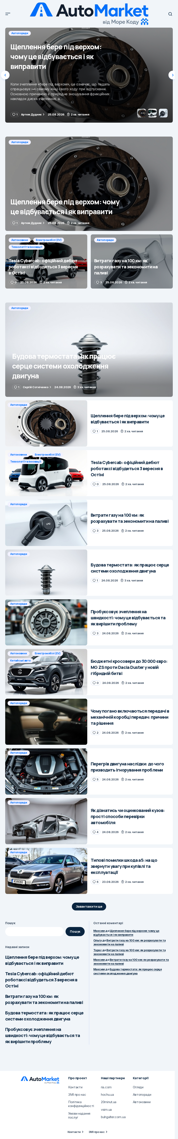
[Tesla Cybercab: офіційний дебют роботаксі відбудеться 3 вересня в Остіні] (89, 75)
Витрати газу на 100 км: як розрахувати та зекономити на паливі (44, 999)
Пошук (10, 923)
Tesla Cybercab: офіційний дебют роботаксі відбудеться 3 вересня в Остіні (41, 980)
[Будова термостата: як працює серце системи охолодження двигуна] (89, 349)
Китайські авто (20, 660)
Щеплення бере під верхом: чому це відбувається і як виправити (42, 960)
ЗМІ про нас (96, 1132)
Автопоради (19, 142)
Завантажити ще (89, 906)
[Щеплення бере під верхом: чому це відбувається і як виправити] (89, 184)
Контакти (74, 1132)
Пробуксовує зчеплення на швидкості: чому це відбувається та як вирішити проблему (42, 1035)
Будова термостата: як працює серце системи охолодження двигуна (44, 1016)
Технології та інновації (84, 33)
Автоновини (19, 33)
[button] (8, 14)
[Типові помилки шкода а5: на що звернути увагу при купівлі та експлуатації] (46, 871)
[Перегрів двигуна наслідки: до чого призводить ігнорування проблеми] (46, 771)
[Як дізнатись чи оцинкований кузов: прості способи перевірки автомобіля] (46, 821)
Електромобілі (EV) (49, 33)
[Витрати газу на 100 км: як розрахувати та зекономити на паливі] (132, 261)
